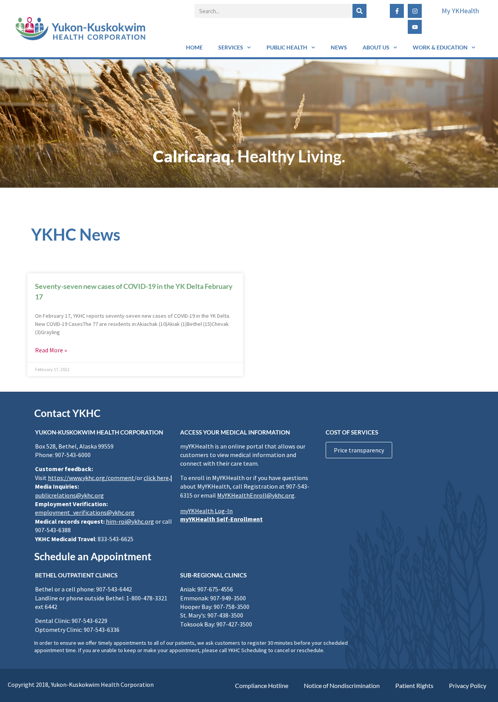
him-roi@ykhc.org (130, 521)
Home (194, 47)
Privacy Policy (467, 685)
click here (156, 478)
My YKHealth (460, 10)
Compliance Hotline (261, 685)
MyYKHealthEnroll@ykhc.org (256, 495)
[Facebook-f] (397, 11)
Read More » (51, 350)
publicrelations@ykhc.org (69, 495)
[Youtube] (415, 27)
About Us (376, 47)
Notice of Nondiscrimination (342, 685)
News (339, 47)
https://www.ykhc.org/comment (91, 478)
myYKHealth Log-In (206, 511)
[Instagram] (415, 11)
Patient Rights (414, 685)
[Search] (359, 11)
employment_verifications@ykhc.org (85, 512)
